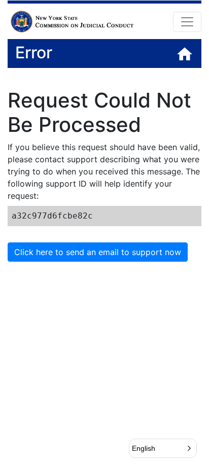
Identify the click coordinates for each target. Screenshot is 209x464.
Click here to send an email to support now (97, 252)
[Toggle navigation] (187, 22)
